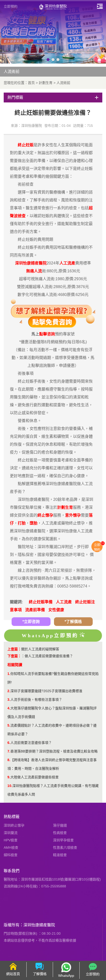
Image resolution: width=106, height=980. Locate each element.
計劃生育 (46, 83)
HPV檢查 (11, 840)
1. (8, 674)
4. (8, 708)
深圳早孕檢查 (63, 840)
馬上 (35, 334)
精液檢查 (60, 855)
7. (8, 751)
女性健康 (56, 610)
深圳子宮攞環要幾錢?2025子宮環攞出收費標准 (46, 691)
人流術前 (63, 83)
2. (8, 691)
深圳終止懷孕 (14, 825)
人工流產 (64, 602)
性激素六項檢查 (65, 847)
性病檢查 (60, 833)
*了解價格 (73, 622)
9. (8, 777)
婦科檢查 (11, 855)
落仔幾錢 (60, 825)
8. (8, 760)
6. (8, 743)
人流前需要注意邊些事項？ (31, 743)
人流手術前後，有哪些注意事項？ (36, 700)
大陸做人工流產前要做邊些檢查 (34, 777)
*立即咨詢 (31, 622)
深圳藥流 (11, 833)
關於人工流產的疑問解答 (40, 649)
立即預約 (11, 6)
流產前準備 (35, 610)
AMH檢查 (11, 847)
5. (8, 725)
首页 (31, 83)
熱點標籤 (11, 817)
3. (8, 700)
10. (9, 786)
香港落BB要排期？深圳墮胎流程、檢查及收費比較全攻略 (54, 751)
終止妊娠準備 (41, 602)
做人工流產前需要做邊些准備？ (49, 656)
